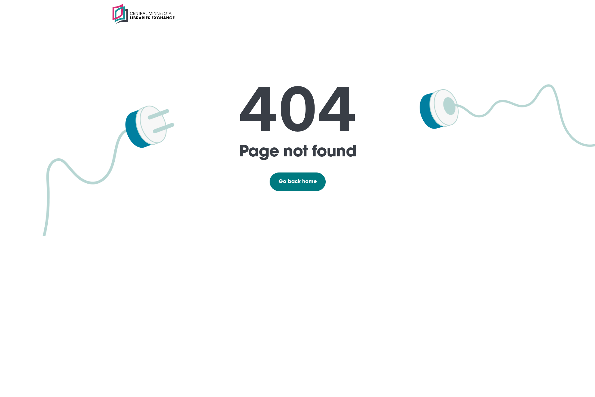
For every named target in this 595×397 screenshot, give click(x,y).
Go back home (298, 181)
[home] (143, 14)
